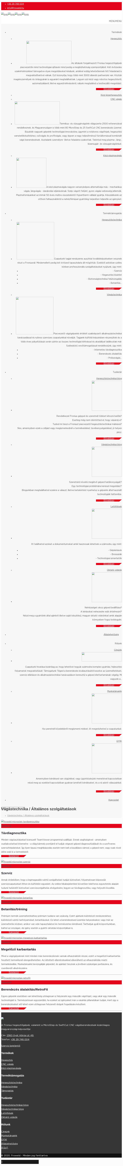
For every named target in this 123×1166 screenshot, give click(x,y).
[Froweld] (15, 14)
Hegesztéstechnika (11, 1083)
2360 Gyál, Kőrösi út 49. (20, 1035)
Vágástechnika (9, 1087)
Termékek (116, 32)
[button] (115, 21)
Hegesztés (7, 1060)
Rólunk (118, 644)
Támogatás (7, 1091)
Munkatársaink (9, 1136)
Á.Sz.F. (4, 1148)
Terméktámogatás (112, 213)
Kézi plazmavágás (11, 1068)
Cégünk (5, 1132)
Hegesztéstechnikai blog (14, 1105)
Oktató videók (9, 1117)
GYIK (4, 1140)
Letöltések (7, 1113)
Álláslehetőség (9, 1144)
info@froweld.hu (15, 8)
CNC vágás (7, 1064)
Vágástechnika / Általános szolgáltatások (28, 816)
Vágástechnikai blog (12, 1109)
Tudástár (117, 372)
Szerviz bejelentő (10, 1046)
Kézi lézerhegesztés (111, 95)
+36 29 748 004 (15, 4)
